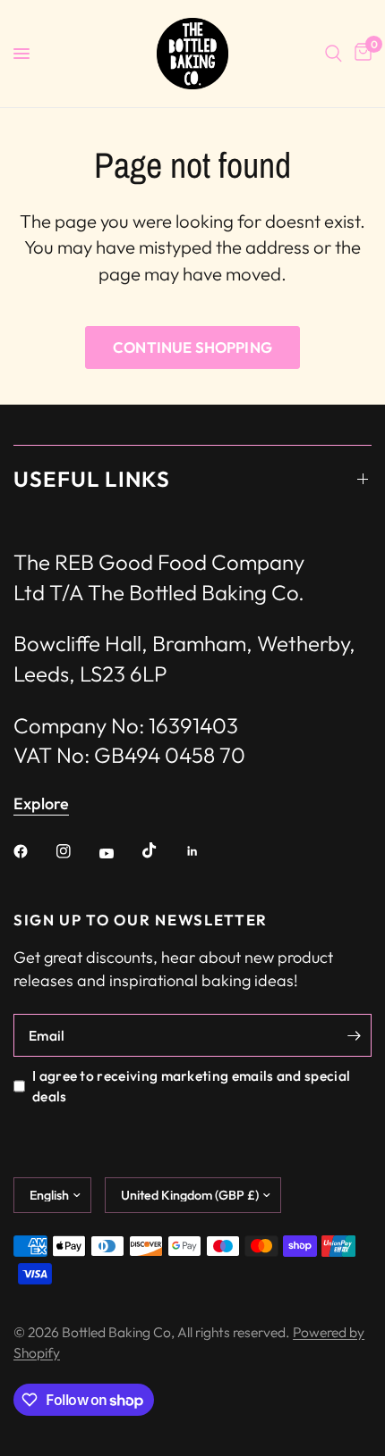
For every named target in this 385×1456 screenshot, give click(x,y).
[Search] (333, 53)
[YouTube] (119, 853)
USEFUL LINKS (91, 478)
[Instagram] (76, 851)
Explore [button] (41, 804)
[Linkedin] (205, 851)
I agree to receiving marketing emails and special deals (191, 1085)
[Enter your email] (354, 1035)
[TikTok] (162, 850)
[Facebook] (33, 851)
